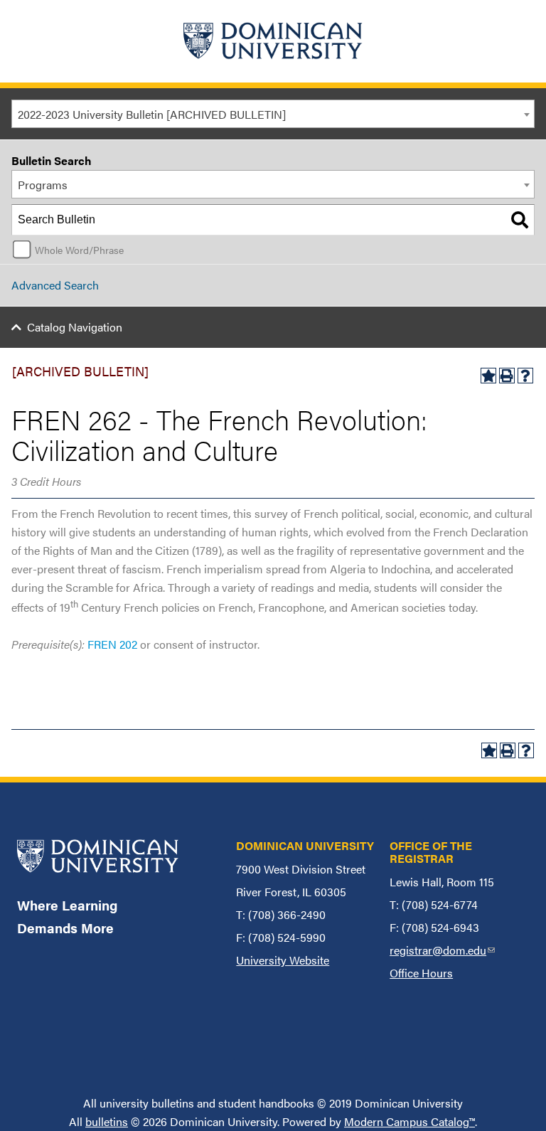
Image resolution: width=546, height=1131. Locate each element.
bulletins (106, 1121)
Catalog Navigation (74, 327)
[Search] (520, 219)
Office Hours (421, 973)
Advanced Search (55, 285)
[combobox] (273, 114)
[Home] (273, 41)
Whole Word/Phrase (79, 250)
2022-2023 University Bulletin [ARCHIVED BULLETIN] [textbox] (152, 114)
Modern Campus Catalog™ (409, 1121)
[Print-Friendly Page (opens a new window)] (507, 375)
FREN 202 (112, 644)
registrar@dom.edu (442, 950)
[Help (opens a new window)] (525, 375)
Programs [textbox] (43, 184)
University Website (282, 960)
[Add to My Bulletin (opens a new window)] (488, 375)
